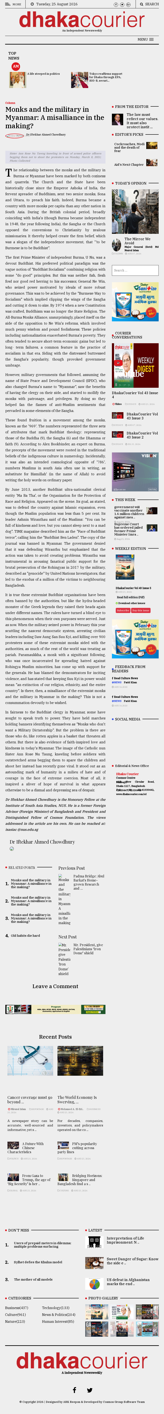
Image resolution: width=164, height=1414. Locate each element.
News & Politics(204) (58, 1315)
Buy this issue (140, 610)
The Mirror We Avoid (137, 241)
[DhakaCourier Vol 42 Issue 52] (147, 1334)
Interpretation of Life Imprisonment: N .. (125, 1240)
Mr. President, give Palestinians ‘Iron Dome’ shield (88, 949)
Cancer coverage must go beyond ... (29, 1100)
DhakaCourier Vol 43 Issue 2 (142, 435)
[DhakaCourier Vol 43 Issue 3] (147, 1316)
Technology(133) (55, 1308)
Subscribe (123, 610)
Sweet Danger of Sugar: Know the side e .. (132, 1261)
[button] (146, 39)
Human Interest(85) (58, 1321)
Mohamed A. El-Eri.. (72, 1109)
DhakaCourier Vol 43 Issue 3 (142, 416)
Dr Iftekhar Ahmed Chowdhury (46, 134)
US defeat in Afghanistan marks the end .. (128, 1282)
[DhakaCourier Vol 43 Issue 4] (121, 1316)
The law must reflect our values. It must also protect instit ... (142, 120)
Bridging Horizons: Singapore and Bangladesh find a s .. (79, 1179)
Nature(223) (15, 1321)
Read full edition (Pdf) (131, 597)
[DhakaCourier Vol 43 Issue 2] (96, 1334)
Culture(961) (15, 1315)
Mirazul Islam (18, 1109)
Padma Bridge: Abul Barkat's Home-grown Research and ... (88, 882)
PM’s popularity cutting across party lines (77, 1147)
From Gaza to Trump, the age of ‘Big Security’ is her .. (28, 1179)
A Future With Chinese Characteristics (25, 1147)
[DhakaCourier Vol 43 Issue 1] (121, 1334)
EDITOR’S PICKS (129, 134)
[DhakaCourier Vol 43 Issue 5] (96, 1316)
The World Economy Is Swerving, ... (77, 1100)
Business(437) (16, 1308)
